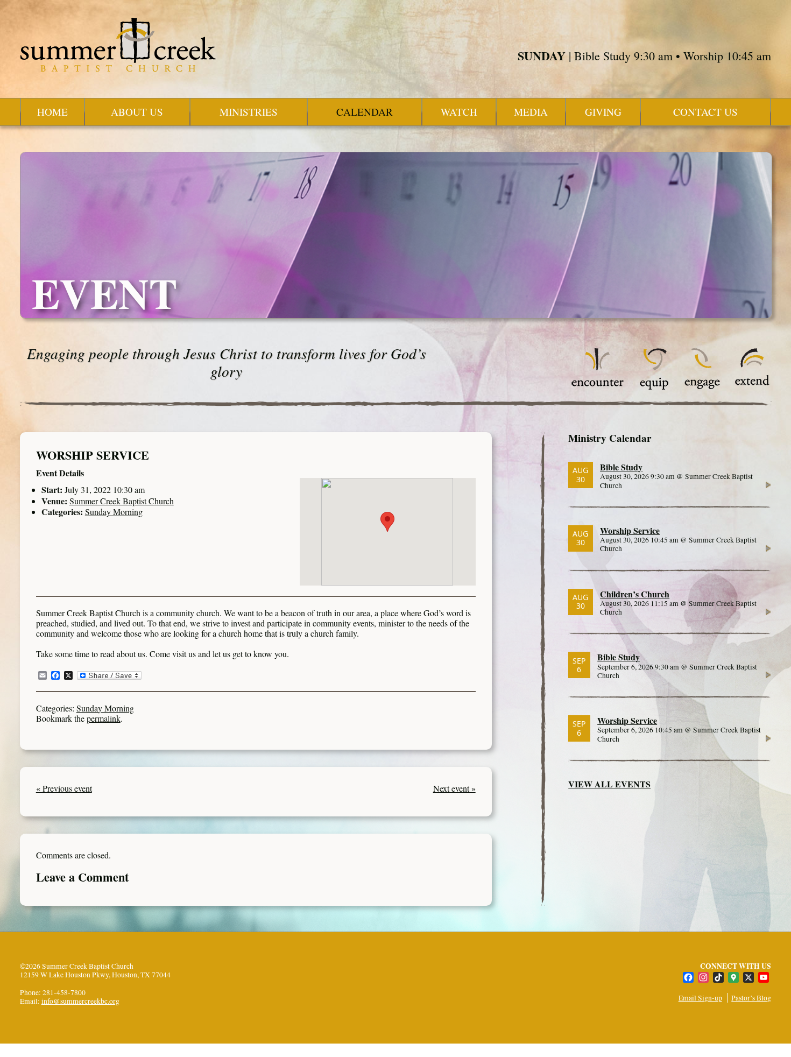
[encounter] (598, 387)
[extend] (752, 387)
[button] (387, 522)
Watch (459, 111)
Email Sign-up (700, 998)
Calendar (364, 111)
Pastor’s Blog (751, 998)
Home (52, 111)
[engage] (702, 387)
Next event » (454, 788)
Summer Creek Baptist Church (121, 500)
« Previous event (64, 788)
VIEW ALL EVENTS (609, 784)
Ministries (249, 111)
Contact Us (705, 111)
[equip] (654, 387)
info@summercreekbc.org (80, 1001)
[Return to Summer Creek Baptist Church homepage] (118, 44)
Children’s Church (634, 594)
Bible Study (621, 467)
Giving (603, 111)
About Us (137, 111)
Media (531, 111)
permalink (104, 718)
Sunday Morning (114, 511)
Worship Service (630, 530)
